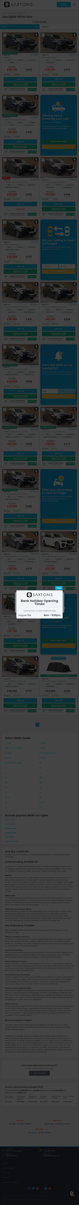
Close (59, 588)
